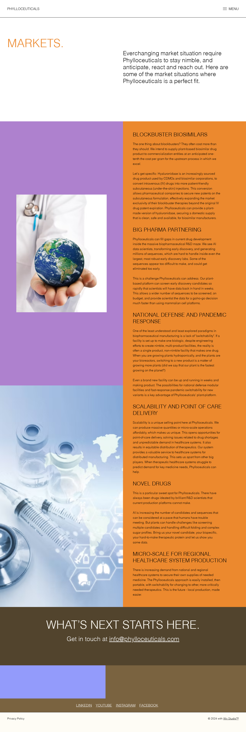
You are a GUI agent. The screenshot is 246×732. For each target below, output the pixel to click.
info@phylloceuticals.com (144, 639)
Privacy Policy (15, 718)
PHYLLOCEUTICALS (23, 9)
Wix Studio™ (231, 718)
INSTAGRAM (125, 705)
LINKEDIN (84, 705)
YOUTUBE (104, 705)
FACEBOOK (148, 705)
